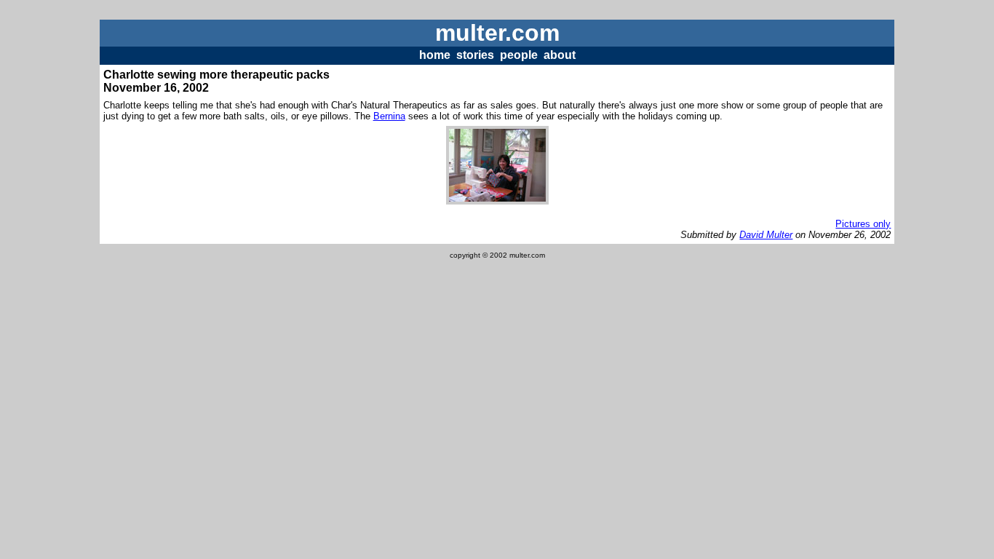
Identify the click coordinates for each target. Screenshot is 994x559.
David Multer (765, 234)
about (560, 55)
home (434, 55)
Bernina (389, 116)
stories (475, 55)
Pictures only (863, 223)
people (519, 55)
